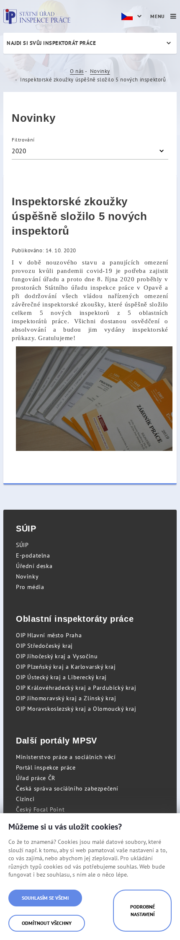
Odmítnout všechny (47, 923)
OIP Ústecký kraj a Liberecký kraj (61, 677)
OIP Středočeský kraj (44, 645)
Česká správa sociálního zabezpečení (67, 788)
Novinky (100, 71)
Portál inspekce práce (46, 767)
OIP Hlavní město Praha (49, 635)
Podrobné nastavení (142, 910)
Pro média (30, 587)
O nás (77, 71)
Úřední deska (34, 566)
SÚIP (22, 545)
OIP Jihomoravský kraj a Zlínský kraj (66, 698)
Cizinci (25, 799)
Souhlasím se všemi (45, 898)
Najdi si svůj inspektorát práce (51, 43)
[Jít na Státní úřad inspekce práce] (36, 16)
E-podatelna (33, 555)
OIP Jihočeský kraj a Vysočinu (57, 656)
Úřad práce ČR (35, 778)
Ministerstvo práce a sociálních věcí (66, 757)
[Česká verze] (132, 16)
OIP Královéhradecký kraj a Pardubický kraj (76, 687)
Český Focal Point (40, 809)
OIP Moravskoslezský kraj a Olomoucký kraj (76, 708)
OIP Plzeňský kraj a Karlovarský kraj (66, 666)
